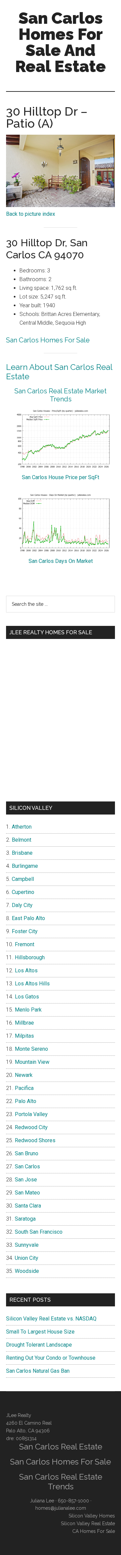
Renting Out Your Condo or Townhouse (50, 1358)
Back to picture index (30, 214)
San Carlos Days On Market (61, 561)
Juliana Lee (42, 1500)
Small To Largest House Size (40, 1332)
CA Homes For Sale (93, 1531)
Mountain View (32, 1062)
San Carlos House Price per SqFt (60, 477)
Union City (26, 1258)
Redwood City (31, 1127)
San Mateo (27, 1192)
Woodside (27, 1271)
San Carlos (27, 1166)
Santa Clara (28, 1206)
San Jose (26, 1179)
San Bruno (26, 1153)
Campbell (23, 879)
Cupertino (23, 892)
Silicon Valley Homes (92, 1515)
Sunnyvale (27, 1245)
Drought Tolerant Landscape (39, 1345)
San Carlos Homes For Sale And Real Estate (60, 42)
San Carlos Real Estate (60, 1446)
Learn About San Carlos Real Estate (59, 372)
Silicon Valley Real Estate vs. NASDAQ (51, 1318)
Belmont (21, 840)
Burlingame (25, 866)
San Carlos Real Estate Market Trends (60, 395)
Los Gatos (27, 996)
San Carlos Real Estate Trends (60, 1481)
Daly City (22, 905)
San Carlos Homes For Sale (48, 340)
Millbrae (24, 1023)
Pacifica (24, 1088)
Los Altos (26, 970)
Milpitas (24, 1036)
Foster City (25, 931)
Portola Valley (31, 1114)
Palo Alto (25, 1101)
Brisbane (22, 853)
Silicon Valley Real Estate (88, 1523)
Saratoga (25, 1219)
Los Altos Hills (32, 983)
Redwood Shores (35, 1140)
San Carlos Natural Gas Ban (38, 1371)
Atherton (22, 827)
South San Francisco (39, 1232)
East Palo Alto (28, 918)
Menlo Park (28, 1010)
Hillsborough (30, 957)
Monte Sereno (31, 1049)
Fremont (24, 944)
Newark (24, 1075)
